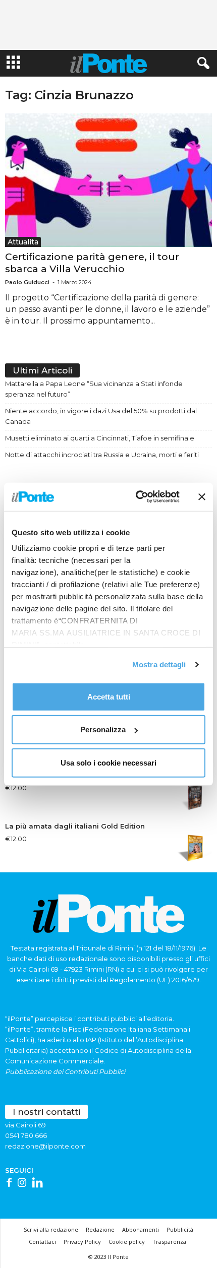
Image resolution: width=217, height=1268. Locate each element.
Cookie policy (126, 1241)
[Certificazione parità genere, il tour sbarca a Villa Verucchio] (108, 180)
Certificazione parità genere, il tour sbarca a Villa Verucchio (92, 263)
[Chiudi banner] (201, 496)
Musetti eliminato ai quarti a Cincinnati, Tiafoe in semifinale (99, 438)
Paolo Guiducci (27, 282)
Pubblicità (180, 1229)
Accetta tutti (108, 696)
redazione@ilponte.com (45, 1146)
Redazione (100, 1229)
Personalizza (103, 729)
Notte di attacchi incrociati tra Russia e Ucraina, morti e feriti (102, 455)
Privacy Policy (82, 1241)
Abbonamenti (140, 1229)
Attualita (23, 241)
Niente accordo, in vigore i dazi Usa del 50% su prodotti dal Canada (101, 416)
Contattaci (42, 1241)
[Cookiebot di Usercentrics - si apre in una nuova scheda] (136, 496)
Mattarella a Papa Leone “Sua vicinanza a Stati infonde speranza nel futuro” (94, 388)
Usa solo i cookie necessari (108, 762)
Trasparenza (169, 1241)
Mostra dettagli (159, 664)
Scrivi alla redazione (51, 1229)
